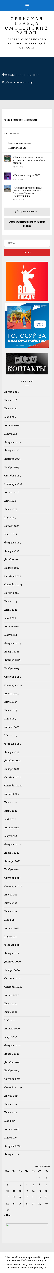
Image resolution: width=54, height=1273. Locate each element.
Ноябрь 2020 (12, 970)
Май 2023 (10, 719)
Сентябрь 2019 (13, 1087)
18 (14, 1197)
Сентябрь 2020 (13, 987)
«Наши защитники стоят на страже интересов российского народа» (30, 160)
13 (27, 1191)
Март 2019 (10, 1138)
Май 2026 (10, 417)
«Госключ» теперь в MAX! (26, 175)
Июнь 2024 (10, 610)
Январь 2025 (11, 551)
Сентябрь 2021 (13, 886)
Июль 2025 (10, 501)
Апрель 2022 (12, 827)
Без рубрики (13, 133)
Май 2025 (10, 517)
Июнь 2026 (10, 408)
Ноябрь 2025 (11, 467)
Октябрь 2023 (12, 677)
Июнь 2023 (10, 710)
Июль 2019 (10, 1104)
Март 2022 (10, 836)
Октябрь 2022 (12, 777)
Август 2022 (11, 794)
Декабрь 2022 (12, 760)
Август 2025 (11, 492)
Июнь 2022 (10, 811)
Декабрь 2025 (12, 459)
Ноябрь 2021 (11, 869)
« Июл (7, 1215)
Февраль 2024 (12, 643)
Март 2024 (10, 635)
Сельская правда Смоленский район (27, 26)
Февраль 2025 (12, 543)
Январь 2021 (11, 953)
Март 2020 (10, 1037)
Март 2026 (10, 434)
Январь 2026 (11, 450)
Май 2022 (10, 819)
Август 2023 (11, 693)
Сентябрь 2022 (13, 786)
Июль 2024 (10, 601)
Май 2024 (10, 618)
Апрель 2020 (12, 1029)
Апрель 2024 (12, 626)
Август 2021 (11, 895)
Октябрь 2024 (12, 576)
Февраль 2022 (12, 844)
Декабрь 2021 (12, 861)
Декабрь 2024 (12, 559)
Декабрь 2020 (12, 962)
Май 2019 (10, 1121)
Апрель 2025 (11, 526)
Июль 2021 (10, 903)
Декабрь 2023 (12, 660)
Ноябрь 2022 (12, 769)
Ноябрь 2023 (11, 668)
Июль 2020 (10, 1003)
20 (26, 1197)
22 (39, 1197)
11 (14, 1191)
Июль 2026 (10, 400)
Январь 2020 (12, 1054)
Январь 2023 (11, 752)
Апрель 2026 (12, 425)
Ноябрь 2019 (11, 1070)
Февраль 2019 (12, 1146)
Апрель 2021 (11, 928)
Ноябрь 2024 (12, 568)
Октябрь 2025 (12, 476)
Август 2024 (11, 593)
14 (33, 1191)
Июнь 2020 (11, 1012)
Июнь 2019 (10, 1112)
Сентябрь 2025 (13, 484)
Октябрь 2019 (12, 1079)
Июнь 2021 (10, 911)
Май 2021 (10, 920)
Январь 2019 (11, 1154)
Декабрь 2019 (12, 1062)
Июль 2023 (10, 702)
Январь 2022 (11, 853)
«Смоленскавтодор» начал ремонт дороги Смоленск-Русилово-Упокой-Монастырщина (27, 191)
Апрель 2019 (11, 1129)
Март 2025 (10, 534)
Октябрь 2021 (12, 878)
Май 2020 (10, 1020)
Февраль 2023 (12, 744)
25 (14, 1204)
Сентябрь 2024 (13, 584)
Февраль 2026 (12, 442)
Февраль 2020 (12, 1045)
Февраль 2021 (12, 945)
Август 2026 (11, 392)
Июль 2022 (10, 802)
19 (20, 1197)
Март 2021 (10, 936)
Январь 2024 (11, 652)
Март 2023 (10, 735)
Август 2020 (11, 995)
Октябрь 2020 (12, 978)
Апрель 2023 (11, 727)
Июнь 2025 (10, 509)
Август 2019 (11, 1096)
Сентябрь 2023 (13, 685)
